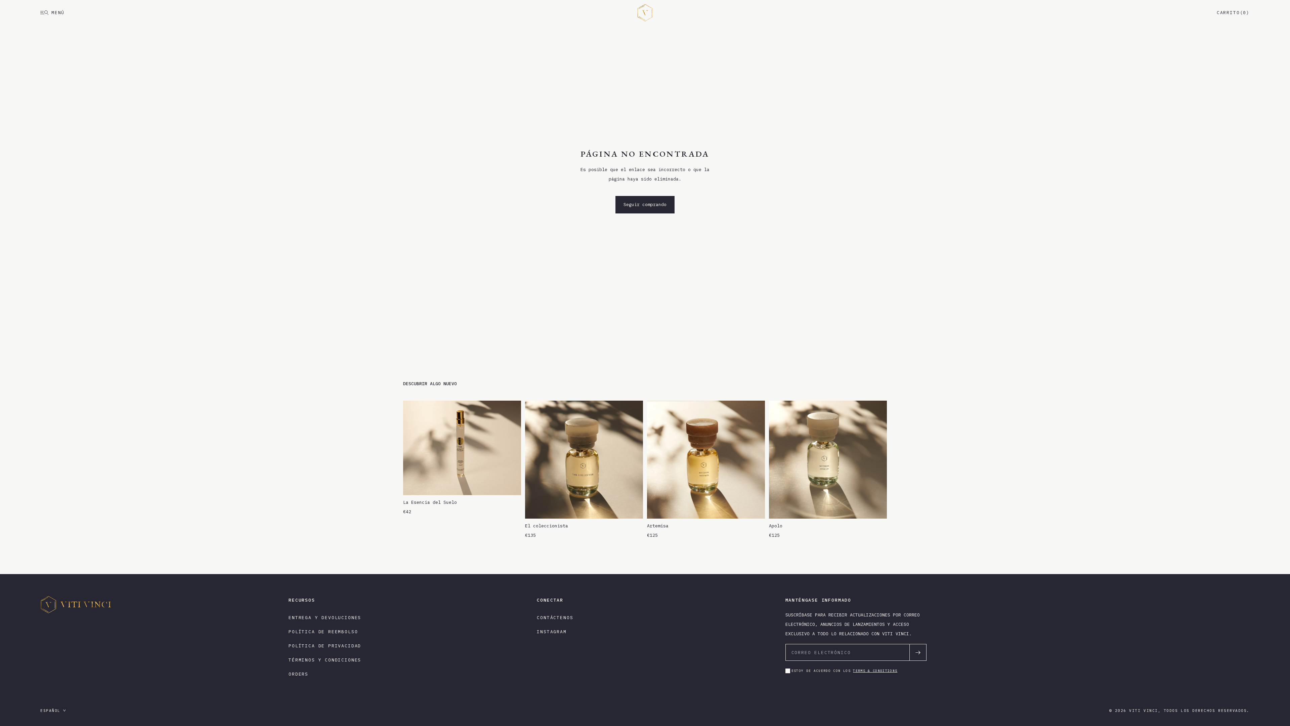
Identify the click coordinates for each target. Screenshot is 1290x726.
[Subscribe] (917, 652)
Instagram (551, 632)
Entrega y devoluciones (325, 617)
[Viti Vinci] (645, 13)
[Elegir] (633, 508)
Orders (298, 674)
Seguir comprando (645, 204)
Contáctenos (555, 617)
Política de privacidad (325, 646)
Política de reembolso (323, 632)
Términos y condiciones (325, 660)
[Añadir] (511, 485)
